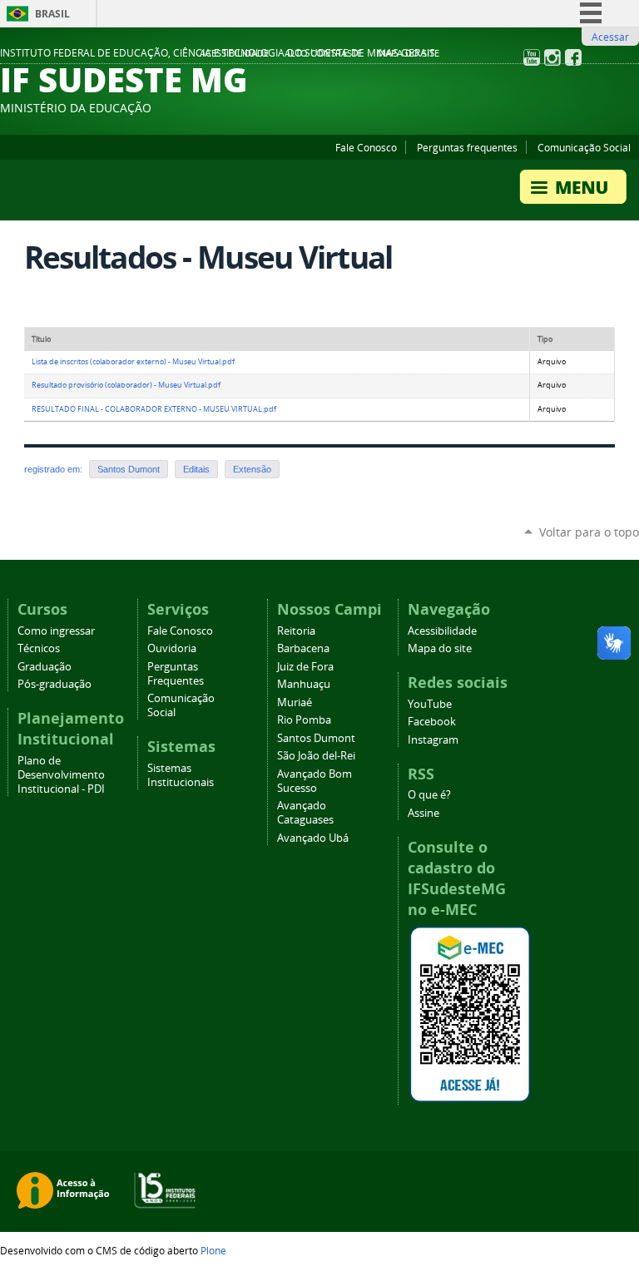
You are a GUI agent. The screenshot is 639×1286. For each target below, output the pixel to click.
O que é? (429, 795)
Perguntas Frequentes (175, 674)
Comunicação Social (584, 147)
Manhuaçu (303, 684)
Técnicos (38, 648)
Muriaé (294, 702)
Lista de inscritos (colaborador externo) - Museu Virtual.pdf (133, 362)
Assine (423, 813)
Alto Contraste (323, 53)
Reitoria (296, 631)
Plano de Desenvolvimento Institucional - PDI (61, 775)
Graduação (44, 667)
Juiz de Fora (305, 667)
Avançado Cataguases (305, 813)
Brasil (52, 14)
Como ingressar (56, 631)
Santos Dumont (128, 469)
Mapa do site (408, 53)
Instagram (433, 740)
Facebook (432, 722)
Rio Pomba (304, 720)
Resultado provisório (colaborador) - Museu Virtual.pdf (126, 385)
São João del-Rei (316, 756)
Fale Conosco (366, 147)
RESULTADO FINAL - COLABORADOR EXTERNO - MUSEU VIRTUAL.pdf (154, 409)
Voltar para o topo (589, 532)
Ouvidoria (171, 648)
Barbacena (303, 648)
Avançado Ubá (313, 838)
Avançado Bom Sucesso (314, 781)
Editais (196, 469)
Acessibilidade (234, 53)
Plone (213, 1250)
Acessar (610, 36)
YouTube (430, 704)
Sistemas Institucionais (180, 775)
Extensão (252, 469)
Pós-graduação (54, 684)
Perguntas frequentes (467, 147)
